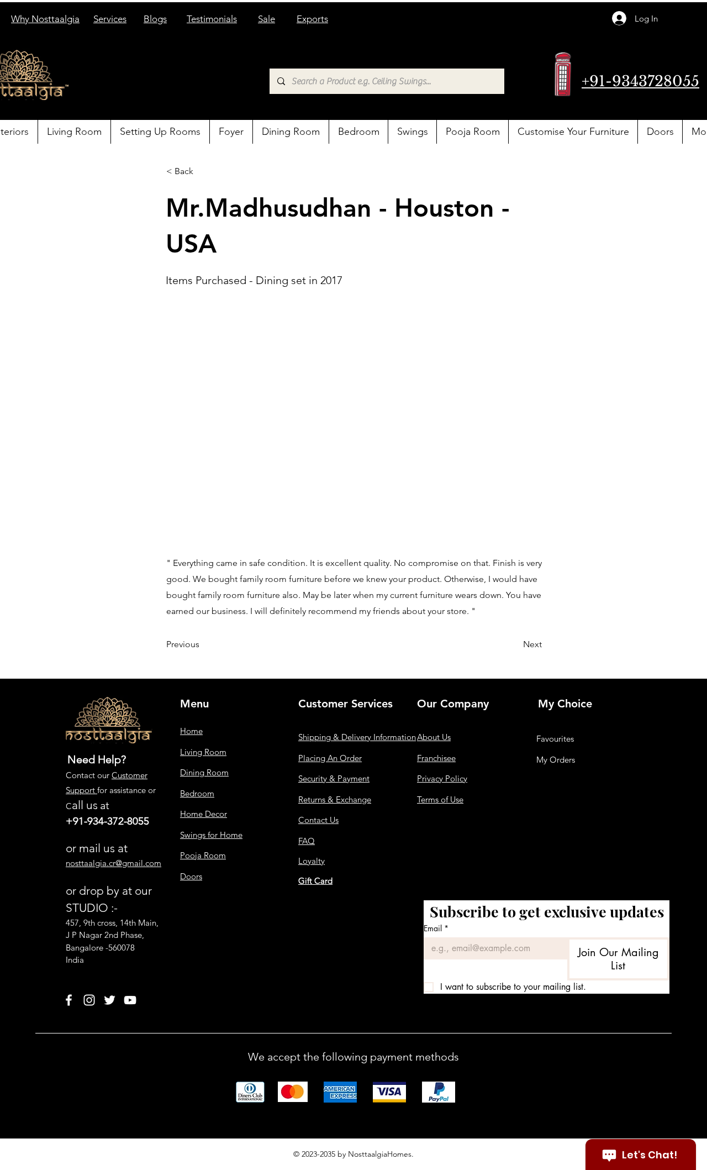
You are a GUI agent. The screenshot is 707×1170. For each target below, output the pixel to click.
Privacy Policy (442, 778)
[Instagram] (89, 1000)
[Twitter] (109, 1000)
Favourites (555, 738)
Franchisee (436, 758)
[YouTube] (130, 1000)
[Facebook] (68, 1000)
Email (436, 928)
